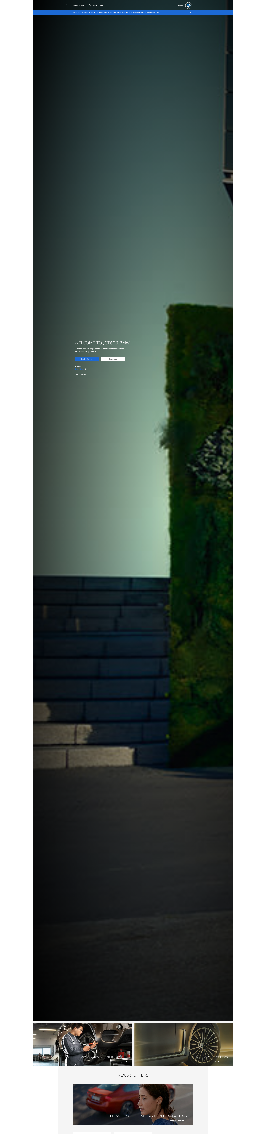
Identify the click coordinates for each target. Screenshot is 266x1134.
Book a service (78, 5)
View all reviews (80, 374)
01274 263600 (98, 5)
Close (190, 12)
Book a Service (86, 359)
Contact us (113, 359)
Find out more (220, 1062)
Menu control (66, 5)
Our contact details (177, 1120)
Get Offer (156, 12)
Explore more (120, 1062)
